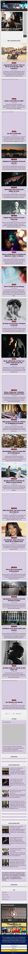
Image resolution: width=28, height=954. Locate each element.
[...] (22, 751)
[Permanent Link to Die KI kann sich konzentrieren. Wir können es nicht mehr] (14, 309)
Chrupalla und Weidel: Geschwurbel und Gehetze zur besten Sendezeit (14, 481)
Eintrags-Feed (5, 894)
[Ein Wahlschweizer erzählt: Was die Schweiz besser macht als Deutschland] (5, 796)
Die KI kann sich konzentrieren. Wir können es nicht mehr (14, 324)
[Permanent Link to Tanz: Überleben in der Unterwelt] (14, 689)
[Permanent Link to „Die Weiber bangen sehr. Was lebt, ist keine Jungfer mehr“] (14, 652)
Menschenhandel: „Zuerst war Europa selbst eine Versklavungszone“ (14, 452)
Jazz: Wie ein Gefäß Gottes (14, 133)
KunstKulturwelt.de (14, 5)
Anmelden (4, 892)
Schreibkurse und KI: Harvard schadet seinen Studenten (14, 629)
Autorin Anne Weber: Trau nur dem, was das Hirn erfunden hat (14, 511)
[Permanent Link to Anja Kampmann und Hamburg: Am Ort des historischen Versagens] (14, 588)
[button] (14, 914)
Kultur (14, 62)
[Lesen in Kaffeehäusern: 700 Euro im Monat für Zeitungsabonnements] (5, 807)
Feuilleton (15, 159)
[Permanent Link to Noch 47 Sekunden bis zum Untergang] (14, 274)
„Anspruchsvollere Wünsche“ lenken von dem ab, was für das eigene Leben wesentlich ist (14, 66)
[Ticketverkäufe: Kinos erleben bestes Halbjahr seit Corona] (5, 785)
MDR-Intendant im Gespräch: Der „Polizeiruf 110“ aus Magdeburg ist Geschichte (14, 422)
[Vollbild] (24, 920)
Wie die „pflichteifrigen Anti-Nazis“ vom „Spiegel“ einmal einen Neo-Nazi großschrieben (14, 362)
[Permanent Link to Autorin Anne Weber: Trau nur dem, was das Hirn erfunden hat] (14, 500)
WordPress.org (5, 899)
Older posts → (19, 713)
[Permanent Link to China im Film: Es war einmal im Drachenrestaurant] (14, 559)
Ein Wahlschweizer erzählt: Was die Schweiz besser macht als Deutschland (17, 792)
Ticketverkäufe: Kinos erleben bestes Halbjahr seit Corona (14, 190)
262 (14, 713)
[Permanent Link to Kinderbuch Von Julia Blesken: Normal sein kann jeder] (14, 151)
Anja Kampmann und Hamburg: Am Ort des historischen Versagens (14, 599)
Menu (4, 2)
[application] (14, 914)
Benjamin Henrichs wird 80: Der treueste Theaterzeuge (14, 218)
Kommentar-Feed (6, 897)
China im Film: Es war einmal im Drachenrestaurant (14, 570)
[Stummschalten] (22, 920)
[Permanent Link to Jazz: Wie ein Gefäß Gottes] (14, 120)
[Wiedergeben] (3, 920)
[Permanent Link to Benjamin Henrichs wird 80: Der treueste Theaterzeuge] (14, 207)
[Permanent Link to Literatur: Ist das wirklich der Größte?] (14, 88)
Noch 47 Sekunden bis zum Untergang (14, 286)
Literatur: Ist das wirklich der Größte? (14, 29)
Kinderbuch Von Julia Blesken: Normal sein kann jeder (14, 162)
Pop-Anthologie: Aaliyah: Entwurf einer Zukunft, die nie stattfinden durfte (14, 540)
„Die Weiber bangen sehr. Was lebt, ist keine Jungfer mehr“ (14, 668)
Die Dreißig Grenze (7, 722)
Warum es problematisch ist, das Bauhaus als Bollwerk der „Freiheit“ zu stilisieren (14, 255)
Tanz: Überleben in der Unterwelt (14, 702)
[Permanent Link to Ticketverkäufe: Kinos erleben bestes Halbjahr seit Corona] (14, 179)
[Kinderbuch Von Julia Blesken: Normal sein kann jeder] (5, 774)
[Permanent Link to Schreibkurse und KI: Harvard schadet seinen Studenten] (14, 618)
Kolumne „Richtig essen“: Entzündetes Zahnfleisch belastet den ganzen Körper (14, 393)
